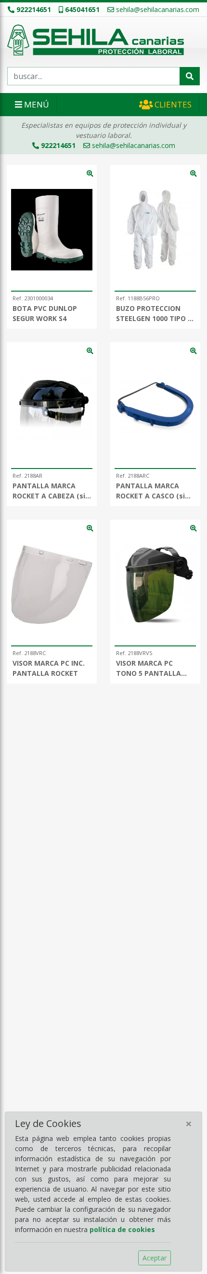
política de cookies (122, 1229)
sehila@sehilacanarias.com (157, 9)
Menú (35, 104)
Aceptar (154, 1257)
